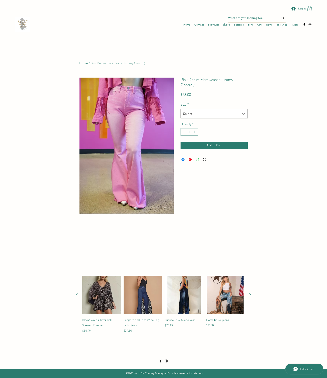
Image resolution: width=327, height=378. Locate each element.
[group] (163, 304)
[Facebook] (304, 24)
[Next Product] (250, 294)
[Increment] (195, 131)
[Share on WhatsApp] (197, 159)
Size (185, 104)
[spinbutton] (189, 131)
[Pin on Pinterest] (190, 159)
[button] (309, 8)
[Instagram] (310, 24)
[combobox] (214, 114)
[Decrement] (183, 131)
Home (83, 63)
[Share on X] (204, 159)
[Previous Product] (77, 294)
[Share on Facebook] (183, 159)
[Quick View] (101, 295)
